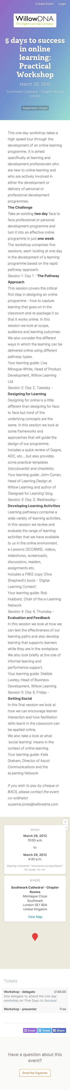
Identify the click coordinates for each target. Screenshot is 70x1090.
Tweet (46, 1030)
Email (31, 1030)
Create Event (44, 4)
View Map (35, 917)
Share (61, 1030)
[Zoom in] (65, 822)
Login (62, 4)
